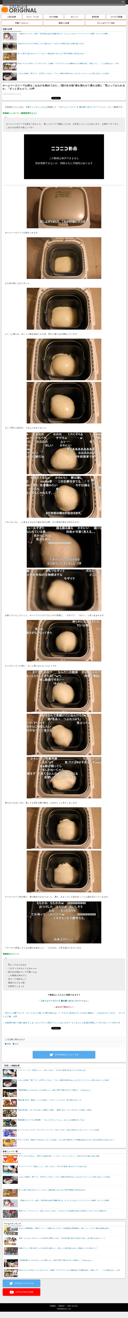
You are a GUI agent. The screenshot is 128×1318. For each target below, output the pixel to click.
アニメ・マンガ (32, 17)
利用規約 (53, 1306)
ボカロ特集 (53, 17)
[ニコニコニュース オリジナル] (19, 9)
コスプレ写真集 (116, 17)
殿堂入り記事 (64, 23)
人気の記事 (11, 17)
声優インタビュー (22, 23)
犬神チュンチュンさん (36, 107)
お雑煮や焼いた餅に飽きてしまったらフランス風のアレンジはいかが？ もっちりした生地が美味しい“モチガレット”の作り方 (62, 1023)
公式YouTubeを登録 (24, 1292)
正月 (17, 1044)
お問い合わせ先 (72, 1306)
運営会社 (61, 1306)
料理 (9, 1044)
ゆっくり (74, 17)
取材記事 (95, 17)
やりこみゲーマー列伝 (106, 23)
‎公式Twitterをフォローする (66, 1055)
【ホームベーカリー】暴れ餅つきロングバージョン (82, 107)
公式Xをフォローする (24, 1283)
